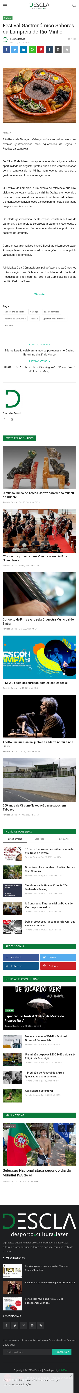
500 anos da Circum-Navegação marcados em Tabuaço (34, 807)
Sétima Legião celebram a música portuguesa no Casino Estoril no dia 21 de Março (39, 352)
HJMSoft (63, 1370)
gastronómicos (51, 311)
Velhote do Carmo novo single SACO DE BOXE (50, 1282)
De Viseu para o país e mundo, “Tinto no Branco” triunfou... (46, 1268)
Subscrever (62, 1352)
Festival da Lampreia (15, 318)
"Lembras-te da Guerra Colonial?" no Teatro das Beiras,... (47, 887)
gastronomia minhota (55, 318)
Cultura (7, 17)
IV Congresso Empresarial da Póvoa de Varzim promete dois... (49, 905)
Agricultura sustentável (39, 1090)
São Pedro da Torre (14, 311)
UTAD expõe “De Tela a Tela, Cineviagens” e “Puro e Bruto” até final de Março (39, 369)
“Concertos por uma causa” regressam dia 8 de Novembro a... (35, 558)
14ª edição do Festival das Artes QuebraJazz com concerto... (44, 1074)
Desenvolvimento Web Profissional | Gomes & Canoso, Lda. (46, 1038)
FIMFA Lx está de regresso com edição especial (35, 683)
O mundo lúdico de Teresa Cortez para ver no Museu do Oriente (38, 495)
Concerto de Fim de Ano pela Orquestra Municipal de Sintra (38, 621)
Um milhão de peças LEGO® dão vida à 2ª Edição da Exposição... (50, 1056)
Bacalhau (9, 325)
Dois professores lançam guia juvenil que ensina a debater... (50, 923)
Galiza (34, 318)
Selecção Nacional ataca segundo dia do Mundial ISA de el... (37, 1172)
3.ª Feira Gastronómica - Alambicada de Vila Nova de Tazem (49, 851)
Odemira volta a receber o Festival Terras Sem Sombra (50, 869)
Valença (34, 311)
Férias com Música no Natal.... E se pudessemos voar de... (44, 1300)
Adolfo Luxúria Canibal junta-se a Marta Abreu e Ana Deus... (38, 744)
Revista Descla (17, 38)
